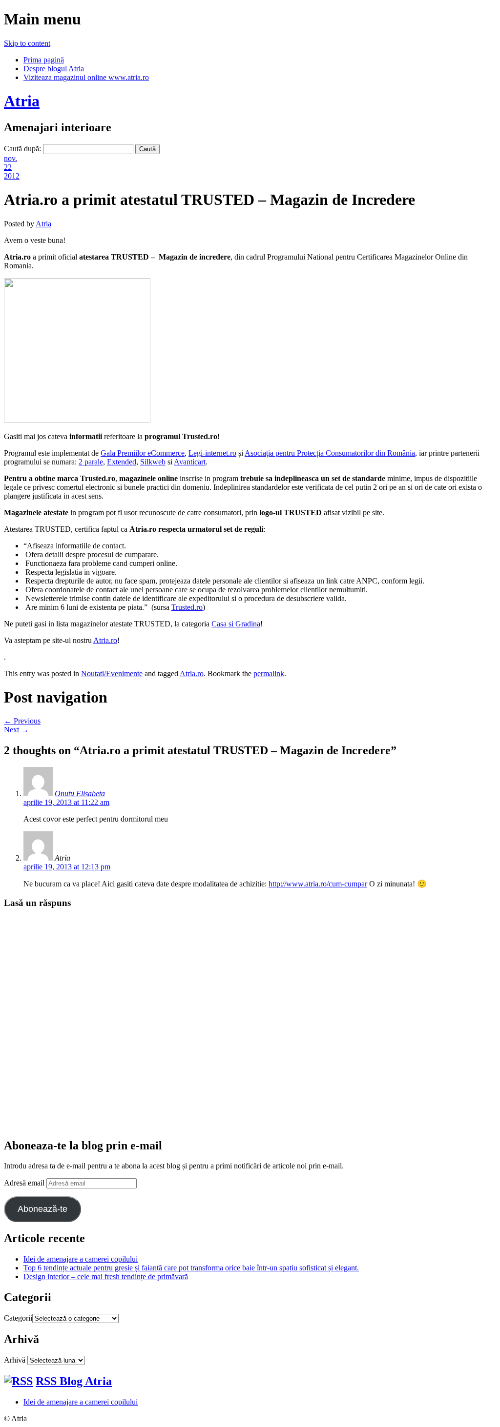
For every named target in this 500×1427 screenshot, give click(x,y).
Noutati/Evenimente (112, 673)
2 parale (91, 462)
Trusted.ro (187, 607)
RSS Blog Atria (74, 1381)
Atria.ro (105, 640)
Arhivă (14, 1360)
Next (16, 729)
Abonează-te (42, 1209)
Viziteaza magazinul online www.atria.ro (86, 77)
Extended (121, 462)
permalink (268, 673)
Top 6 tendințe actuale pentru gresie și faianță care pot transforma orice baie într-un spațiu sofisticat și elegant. (191, 1268)
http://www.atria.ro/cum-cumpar (318, 884)
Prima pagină (43, 60)
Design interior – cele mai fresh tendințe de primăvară (105, 1276)
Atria (22, 101)
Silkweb (153, 462)
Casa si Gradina (235, 624)
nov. (10, 158)
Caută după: (22, 148)
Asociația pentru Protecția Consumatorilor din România (330, 453)
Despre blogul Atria (53, 68)
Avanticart (190, 462)
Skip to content (27, 43)
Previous (22, 721)
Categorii (18, 1318)
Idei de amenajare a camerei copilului (80, 1259)
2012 (12, 176)
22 (8, 167)
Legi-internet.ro (212, 453)
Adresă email (25, 1183)
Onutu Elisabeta (80, 793)
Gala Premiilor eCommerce (143, 453)
